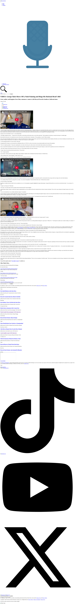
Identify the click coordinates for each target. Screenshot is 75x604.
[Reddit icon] (2, 105)
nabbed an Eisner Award (31, 227)
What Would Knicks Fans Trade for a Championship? (11, 323)
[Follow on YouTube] (37, 519)
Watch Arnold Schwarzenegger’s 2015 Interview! (10, 312)
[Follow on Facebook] (3, 453)
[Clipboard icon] (5, 108)
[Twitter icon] (4, 104)
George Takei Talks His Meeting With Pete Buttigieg (8, 268)
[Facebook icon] (2, 103)
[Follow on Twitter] (37, 594)
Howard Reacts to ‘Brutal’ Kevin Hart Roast (9, 344)
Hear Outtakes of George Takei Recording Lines (8, 273)
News (3, 4)
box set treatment (20, 227)
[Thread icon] (4, 106)
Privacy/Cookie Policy (5, 362)
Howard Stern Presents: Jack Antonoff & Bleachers (11, 350)
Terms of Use (38, 285)
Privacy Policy (44, 285)
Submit (11, 283)
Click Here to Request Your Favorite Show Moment (11, 329)
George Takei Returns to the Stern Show (6, 281)
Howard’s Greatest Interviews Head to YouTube (10, 296)
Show (3, 3)
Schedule (3, 5)
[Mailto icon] (4, 107)
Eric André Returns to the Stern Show (8, 291)
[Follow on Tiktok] (37, 452)
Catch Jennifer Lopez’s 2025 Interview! (8, 333)
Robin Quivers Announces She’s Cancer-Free (9, 308)
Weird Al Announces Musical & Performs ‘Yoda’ (10, 338)
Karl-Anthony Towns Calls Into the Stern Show (10, 302)
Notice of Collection (37, 599)
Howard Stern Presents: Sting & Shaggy (8, 317)
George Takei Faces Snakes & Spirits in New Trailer (8, 277)
